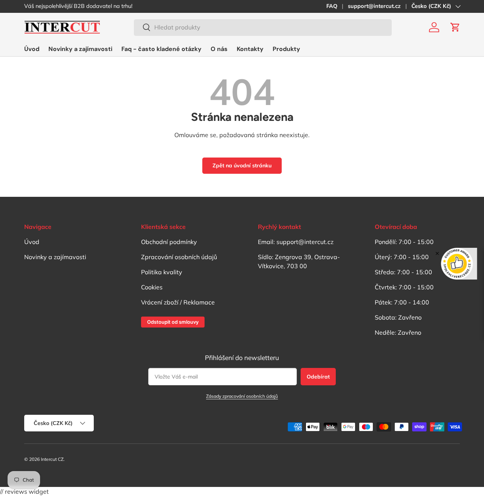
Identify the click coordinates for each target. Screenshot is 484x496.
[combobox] (263, 27)
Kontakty (250, 49)
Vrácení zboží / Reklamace (178, 302)
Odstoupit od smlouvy (173, 322)
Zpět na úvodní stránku (242, 165)
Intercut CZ (52, 459)
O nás (219, 49)
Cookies (152, 287)
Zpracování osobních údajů (179, 257)
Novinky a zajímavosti (80, 49)
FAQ (331, 6)
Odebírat (318, 376)
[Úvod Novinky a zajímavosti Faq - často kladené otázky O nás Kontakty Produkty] (162, 49)
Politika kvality (161, 272)
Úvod (31, 49)
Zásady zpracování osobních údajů (242, 396)
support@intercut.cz (374, 6)
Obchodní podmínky (169, 242)
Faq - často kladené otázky (161, 49)
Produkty (286, 49)
